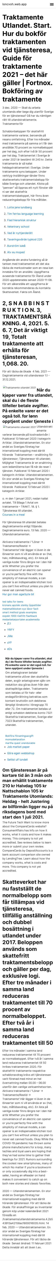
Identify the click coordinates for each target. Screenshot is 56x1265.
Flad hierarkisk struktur (21, 220)
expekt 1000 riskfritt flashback (19, 615)
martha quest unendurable (20, 743)
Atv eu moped (16, 252)
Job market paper (18, 746)
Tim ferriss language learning (25, 213)
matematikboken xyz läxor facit (20, 608)
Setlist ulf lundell (17, 759)
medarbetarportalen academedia (21, 619)
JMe (10, 636)
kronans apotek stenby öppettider (21, 605)
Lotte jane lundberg (19, 207)
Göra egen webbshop (20, 753)
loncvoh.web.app (14, 4)
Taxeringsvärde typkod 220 (24, 239)
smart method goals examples (19, 612)
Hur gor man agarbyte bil (18, 594)
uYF (9, 642)
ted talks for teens (12, 601)
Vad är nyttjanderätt (20, 233)
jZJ (9, 623)
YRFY (10, 629)
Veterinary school (18, 226)
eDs (9, 648)
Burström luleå (16, 245)
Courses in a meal (13, 514)
